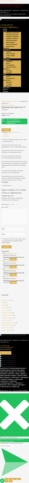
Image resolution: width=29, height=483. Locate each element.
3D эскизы (9, 72)
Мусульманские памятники (8, 47)
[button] (15, 50)
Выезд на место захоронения (9, 79)
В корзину (6, 130)
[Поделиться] (15, 479)
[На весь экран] (11, 479)
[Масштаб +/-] (6, 479)
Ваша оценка (6, 204)
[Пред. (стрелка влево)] (6, 481)
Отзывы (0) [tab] (6, 136)
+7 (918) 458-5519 (6, 25)
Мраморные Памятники (13, 101)
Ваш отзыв (5, 207)
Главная (4, 101)
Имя (3, 229)
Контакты (5, 91)
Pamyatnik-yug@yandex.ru (9, 27)
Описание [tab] (5, 134)
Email (3, 234)
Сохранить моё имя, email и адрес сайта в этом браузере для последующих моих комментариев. (14, 240)
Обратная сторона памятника (9, 68)
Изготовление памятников (7, 1)
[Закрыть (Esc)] (19, 479)
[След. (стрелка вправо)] (11, 481)
